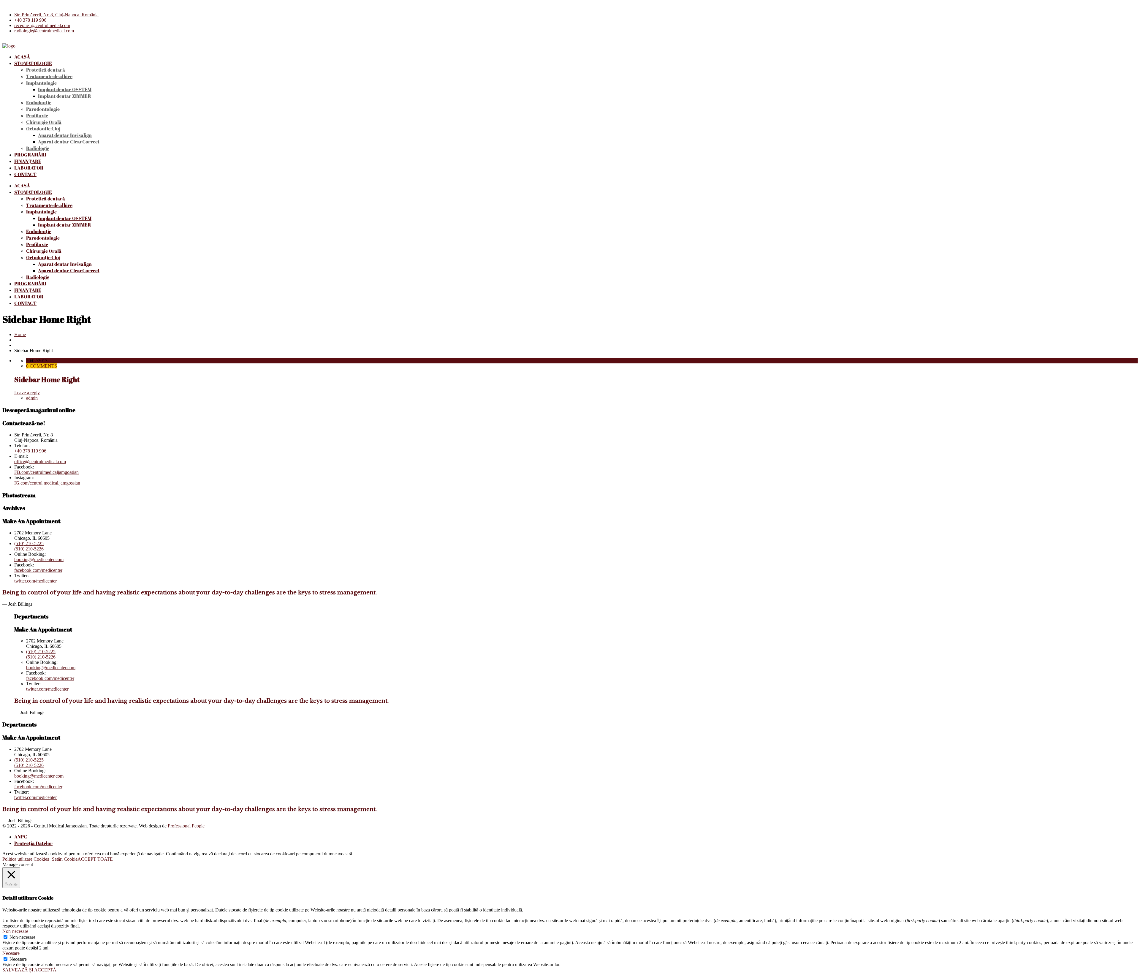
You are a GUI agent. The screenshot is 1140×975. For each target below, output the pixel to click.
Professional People (186, 825)
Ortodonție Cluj (43, 128)
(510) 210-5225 (29, 543)
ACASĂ (22, 56)
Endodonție (38, 102)
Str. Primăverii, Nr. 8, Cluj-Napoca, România (56, 14)
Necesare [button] (11, 953)
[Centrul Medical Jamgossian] (8, 45)
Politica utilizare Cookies (25, 859)
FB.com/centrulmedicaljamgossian (46, 472)
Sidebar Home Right (47, 379)
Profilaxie (37, 115)
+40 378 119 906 (30, 20)
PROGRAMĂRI (30, 154)
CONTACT (25, 174)
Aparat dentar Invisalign (65, 135)
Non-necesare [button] (15, 931)
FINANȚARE (27, 161)
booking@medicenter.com (39, 559)
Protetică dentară (45, 70)
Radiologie (37, 148)
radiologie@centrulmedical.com (44, 30)
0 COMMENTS (41, 365)
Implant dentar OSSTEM (64, 89)
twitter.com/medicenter (35, 580)
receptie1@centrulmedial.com (42, 25)
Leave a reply (27, 392)
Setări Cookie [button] (64, 859)
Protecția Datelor (33, 843)
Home (20, 334)
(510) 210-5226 (29, 548)
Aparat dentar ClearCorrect (68, 141)
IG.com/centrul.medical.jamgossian (47, 482)
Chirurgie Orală (43, 122)
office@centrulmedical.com (40, 461)
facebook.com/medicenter (38, 570)
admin (32, 398)
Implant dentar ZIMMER (64, 96)
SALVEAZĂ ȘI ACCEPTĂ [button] (29, 969)
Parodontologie (43, 109)
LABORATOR (28, 167)
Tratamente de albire (49, 76)
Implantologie (41, 83)
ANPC (20, 836)
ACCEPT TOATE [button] (95, 859)
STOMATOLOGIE (33, 63)
